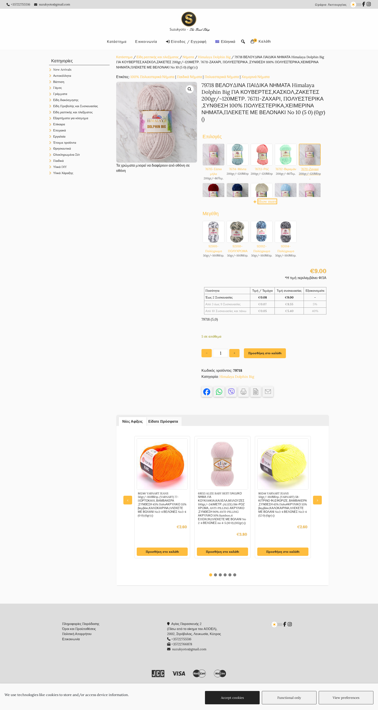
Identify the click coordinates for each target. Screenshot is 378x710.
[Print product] (243, 391)
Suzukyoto (189, 22)
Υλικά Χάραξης (63, 173)
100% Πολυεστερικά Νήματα (152, 77)
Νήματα (188, 57)
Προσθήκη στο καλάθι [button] (162, 552)
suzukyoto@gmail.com (54, 4)
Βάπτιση (58, 82)
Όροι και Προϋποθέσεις (79, 629)
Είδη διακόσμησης (66, 100)
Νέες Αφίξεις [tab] (132, 421)
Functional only (289, 698)
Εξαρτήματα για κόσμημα (70, 118)
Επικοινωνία (71, 639)
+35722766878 (181, 644)
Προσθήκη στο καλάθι (265, 353)
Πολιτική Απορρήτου (76, 634)
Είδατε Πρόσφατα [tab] (163, 421)
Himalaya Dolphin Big (214, 57)
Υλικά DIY (60, 167)
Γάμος (57, 88)
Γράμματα (60, 94)
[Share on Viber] (231, 391)
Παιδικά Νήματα (189, 77)
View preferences (346, 698)
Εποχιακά (59, 130)
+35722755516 (20, 4)
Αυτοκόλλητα (62, 76)
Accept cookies (232, 698)
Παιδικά (58, 161)
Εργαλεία (59, 136)
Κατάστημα (124, 57)
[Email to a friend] (268, 391)
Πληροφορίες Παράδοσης (80, 624)
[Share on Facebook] (206, 391)
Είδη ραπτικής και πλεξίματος (157, 57)
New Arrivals (62, 70)
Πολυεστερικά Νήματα (222, 77)
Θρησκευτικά (62, 148)
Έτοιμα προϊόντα (64, 143)
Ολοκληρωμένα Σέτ (66, 155)
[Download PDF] (255, 391)
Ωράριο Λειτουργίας (331, 4)
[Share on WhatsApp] (219, 391)
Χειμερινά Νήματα (256, 77)
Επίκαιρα (59, 124)
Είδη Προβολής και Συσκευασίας (75, 106)
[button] (190, 89)
